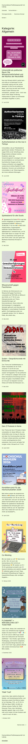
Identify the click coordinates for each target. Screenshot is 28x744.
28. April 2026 (5, 448)
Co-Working (6, 555)
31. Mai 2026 (5, 245)
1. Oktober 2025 (6, 718)
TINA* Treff (6, 692)
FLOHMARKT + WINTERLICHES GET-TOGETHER (10, 623)
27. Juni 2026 (5, 102)
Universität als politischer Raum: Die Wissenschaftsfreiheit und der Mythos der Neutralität (12, 73)
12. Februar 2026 (6, 581)
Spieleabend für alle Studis (13, 215)
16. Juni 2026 (5, 176)
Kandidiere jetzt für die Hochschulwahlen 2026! (11, 489)
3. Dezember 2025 (7, 652)
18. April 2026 (5, 515)
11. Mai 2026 (5, 386)
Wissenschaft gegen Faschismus (10, 286)
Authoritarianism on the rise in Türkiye (14, 143)
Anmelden (5, 740)
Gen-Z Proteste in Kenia (11, 426)
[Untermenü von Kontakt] (6, 17)
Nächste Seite (21, 724)
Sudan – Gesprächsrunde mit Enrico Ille (13, 360)
